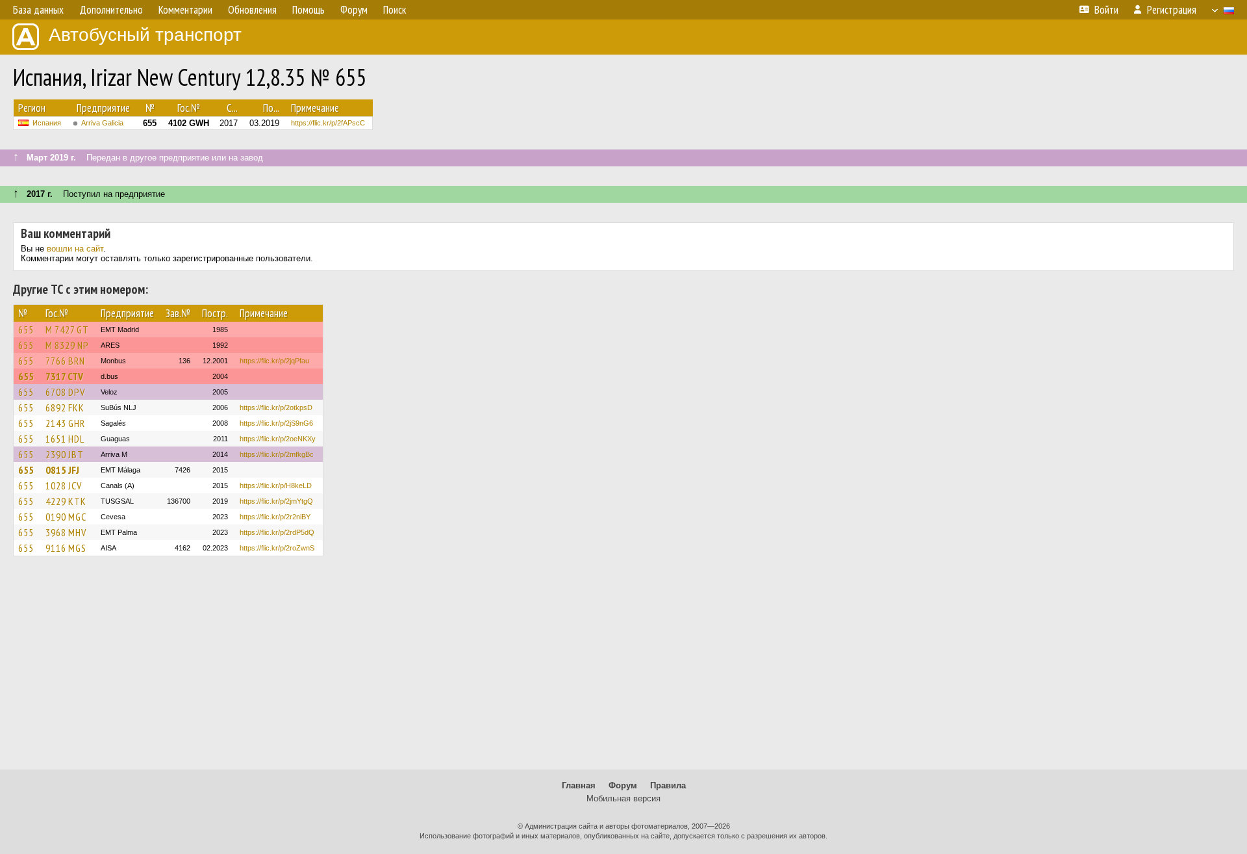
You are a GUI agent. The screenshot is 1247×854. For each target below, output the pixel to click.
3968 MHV (65, 532)
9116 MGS (65, 547)
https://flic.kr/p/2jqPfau (274, 361)
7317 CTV (64, 376)
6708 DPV (65, 391)
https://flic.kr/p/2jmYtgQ (276, 501)
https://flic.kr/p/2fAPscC (328, 123)
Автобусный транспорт (145, 35)
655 (26, 329)
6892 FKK (64, 407)
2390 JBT (64, 454)
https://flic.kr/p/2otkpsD (276, 407)
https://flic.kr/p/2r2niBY (275, 517)
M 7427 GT (67, 329)
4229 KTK (65, 501)
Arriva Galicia (102, 123)
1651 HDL (64, 438)
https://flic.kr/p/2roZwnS (277, 548)
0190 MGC (65, 516)
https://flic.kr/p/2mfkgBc (277, 454)
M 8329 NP (67, 345)
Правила (668, 785)
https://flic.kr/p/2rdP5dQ (277, 532)
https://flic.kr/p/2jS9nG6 (276, 423)
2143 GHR (65, 423)
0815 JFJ (62, 469)
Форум (623, 785)
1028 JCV (63, 485)
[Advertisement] (623, 669)
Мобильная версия (623, 798)
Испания (46, 123)
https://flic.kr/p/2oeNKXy (278, 439)
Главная (579, 785)
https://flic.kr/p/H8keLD (276, 485)
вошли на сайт (75, 248)
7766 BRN (65, 360)
